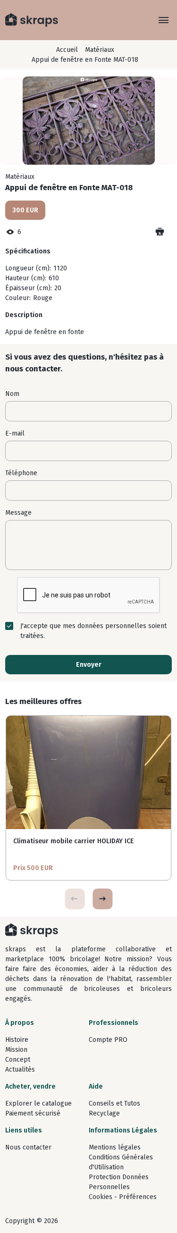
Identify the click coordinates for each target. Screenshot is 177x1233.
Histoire (16, 1040)
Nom (12, 394)
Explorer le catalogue (38, 1103)
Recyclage (104, 1113)
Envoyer (88, 665)
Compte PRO (108, 1040)
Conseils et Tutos (114, 1103)
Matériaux (99, 50)
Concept (17, 1060)
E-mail (15, 433)
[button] (102, 899)
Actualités (20, 1069)
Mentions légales (115, 1147)
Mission (16, 1050)
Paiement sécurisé (32, 1113)
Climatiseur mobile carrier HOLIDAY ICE (73, 841)
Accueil (67, 50)
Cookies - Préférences (123, 1197)
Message (18, 513)
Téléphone (21, 473)
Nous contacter (28, 1147)
